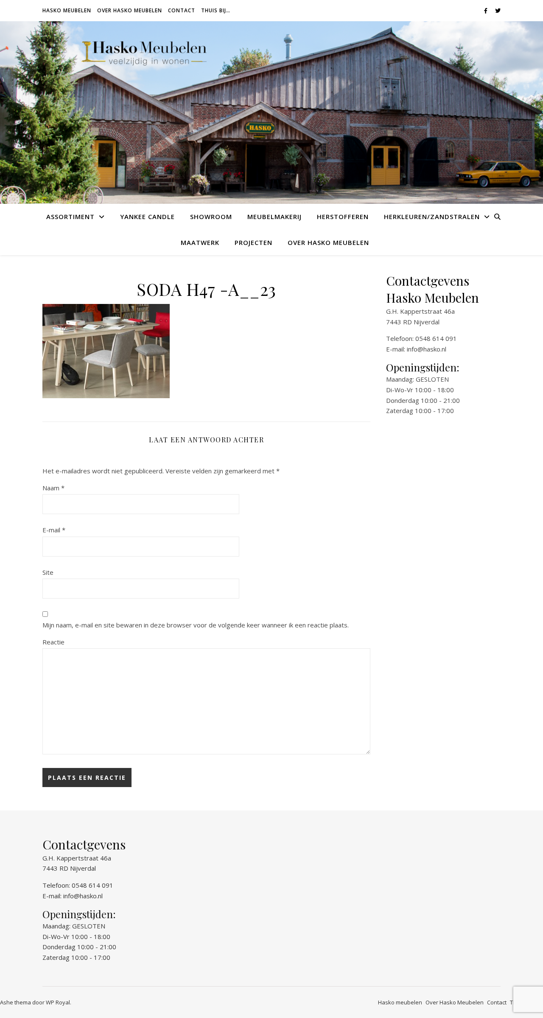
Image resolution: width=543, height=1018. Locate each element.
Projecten (253, 242)
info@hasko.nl (426, 349)
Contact (181, 10)
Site (47, 572)
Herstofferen (343, 216)
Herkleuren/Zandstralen (432, 216)
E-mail (53, 530)
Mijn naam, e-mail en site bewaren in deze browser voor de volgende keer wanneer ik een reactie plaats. (195, 625)
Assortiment (70, 216)
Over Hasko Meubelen (129, 10)
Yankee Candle (147, 216)
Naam (53, 488)
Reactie (53, 642)
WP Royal (58, 1002)
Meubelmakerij (274, 216)
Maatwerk (200, 242)
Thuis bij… (215, 10)
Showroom (211, 216)
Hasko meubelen (66, 10)
